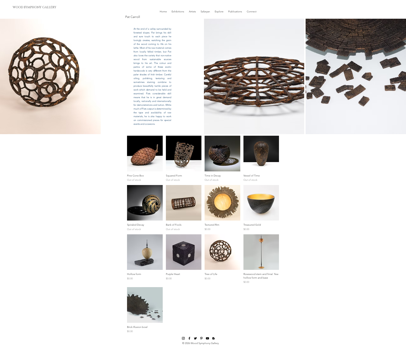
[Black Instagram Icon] (183, 338)
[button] (178, 12)
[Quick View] (145, 153)
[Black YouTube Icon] (207, 338)
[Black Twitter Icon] (195, 338)
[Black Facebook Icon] (189, 338)
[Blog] (213, 338)
